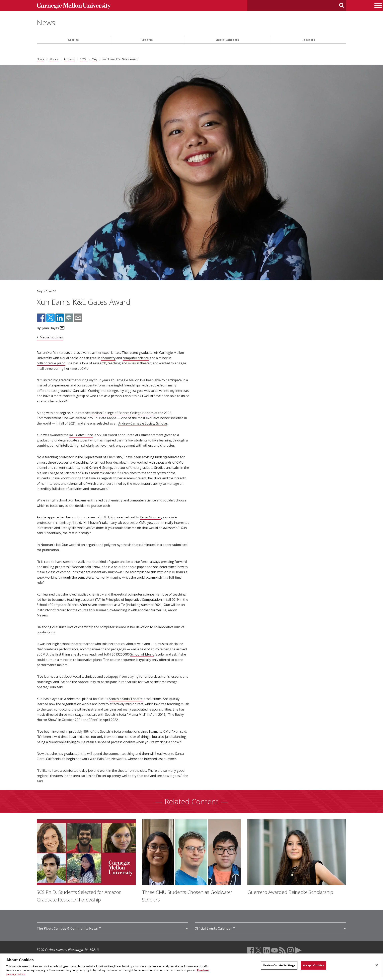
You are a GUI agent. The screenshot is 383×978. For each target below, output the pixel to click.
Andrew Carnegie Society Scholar (142, 423)
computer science (136, 358)
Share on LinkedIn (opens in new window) (59, 318)
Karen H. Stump (100, 467)
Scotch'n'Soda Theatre (126, 699)
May (94, 59)
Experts (147, 40)
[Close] (376, 965)
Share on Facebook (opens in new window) (41, 318)
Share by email (78, 318)
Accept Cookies (313, 965)
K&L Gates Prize (81, 435)
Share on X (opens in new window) (50, 318)
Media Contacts (227, 40)
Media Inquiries (51, 337)
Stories (73, 40)
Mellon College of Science (110, 413)
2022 (83, 59)
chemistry (108, 358)
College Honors (142, 413)
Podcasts (308, 40)
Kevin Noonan (150, 517)
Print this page (69, 318)
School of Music (142, 654)
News (46, 23)
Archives (69, 59)
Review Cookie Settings (279, 965)
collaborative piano (51, 363)
